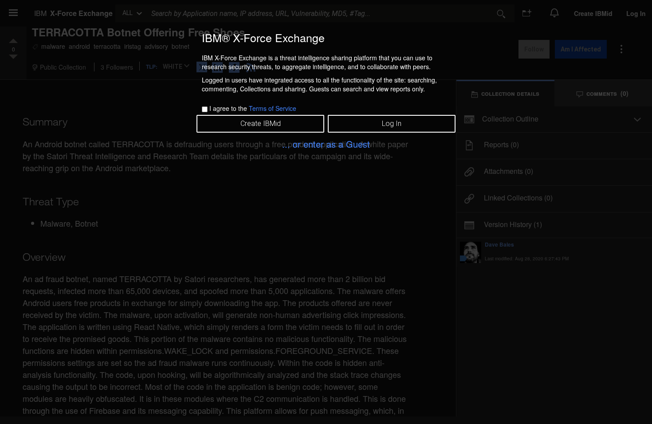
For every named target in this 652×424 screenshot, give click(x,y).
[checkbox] (205, 109)
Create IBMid (260, 123)
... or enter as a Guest (326, 143)
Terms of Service (272, 108)
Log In (391, 123)
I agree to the (252, 108)
